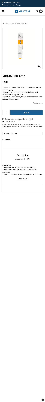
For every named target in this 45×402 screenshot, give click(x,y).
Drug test (9, 23)
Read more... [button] (38, 103)
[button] (41, 11)
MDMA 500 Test (21, 23)
